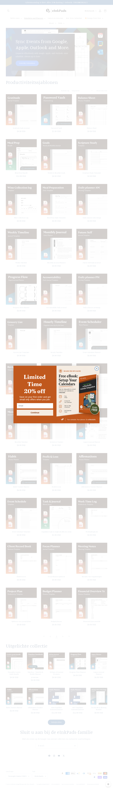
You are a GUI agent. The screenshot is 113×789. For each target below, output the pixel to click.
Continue (35, 413)
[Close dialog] (97, 368)
